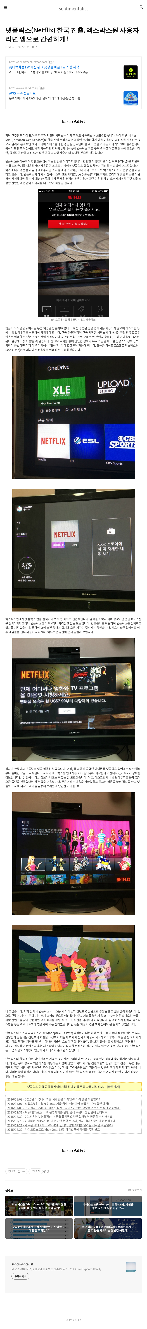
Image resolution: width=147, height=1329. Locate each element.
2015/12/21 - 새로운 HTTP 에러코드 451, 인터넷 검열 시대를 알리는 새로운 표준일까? (60, 1125)
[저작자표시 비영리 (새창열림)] (46, 1171)
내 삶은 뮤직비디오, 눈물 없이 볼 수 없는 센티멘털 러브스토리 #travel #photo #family (56, 1269)
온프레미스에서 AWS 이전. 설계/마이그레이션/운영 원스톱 (44, 98)
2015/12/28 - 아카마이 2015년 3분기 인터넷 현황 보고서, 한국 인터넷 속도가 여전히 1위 (61, 1121)
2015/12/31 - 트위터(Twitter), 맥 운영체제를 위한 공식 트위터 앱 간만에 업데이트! (57, 1112)
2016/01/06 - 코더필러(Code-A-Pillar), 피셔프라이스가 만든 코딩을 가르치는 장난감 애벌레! (63, 1108)
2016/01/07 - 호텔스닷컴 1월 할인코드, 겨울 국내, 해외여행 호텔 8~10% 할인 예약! (58, 1103)
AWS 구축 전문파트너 (24, 93)
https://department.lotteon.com (28, 61)
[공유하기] (19, 1171)
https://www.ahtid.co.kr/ (23, 87)
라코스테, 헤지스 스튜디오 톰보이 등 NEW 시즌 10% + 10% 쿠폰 (48, 72)
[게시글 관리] (23, 1171)
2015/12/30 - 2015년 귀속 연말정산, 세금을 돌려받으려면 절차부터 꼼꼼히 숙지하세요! (60, 1116)
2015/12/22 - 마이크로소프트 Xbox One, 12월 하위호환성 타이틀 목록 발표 (53, 1129)
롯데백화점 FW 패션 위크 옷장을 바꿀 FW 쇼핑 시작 (44, 67)
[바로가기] (113, 1086)
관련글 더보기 (135, 1190)
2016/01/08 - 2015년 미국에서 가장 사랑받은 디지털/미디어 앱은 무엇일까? (53, 1099)
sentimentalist (22, 1264)
